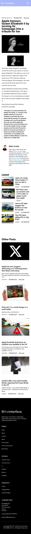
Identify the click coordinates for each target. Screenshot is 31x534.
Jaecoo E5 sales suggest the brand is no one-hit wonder (21, 206)
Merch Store (5, 448)
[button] (27, 3)
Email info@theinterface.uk (8, 517)
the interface (19, 151)
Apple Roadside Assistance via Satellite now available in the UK (14, 343)
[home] (9, 3)
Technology (18, 18)
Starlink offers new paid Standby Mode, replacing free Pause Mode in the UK (15, 383)
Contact (4, 436)
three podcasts (16, 158)
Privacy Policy (5, 442)
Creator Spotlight (6, 492)
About (3, 433)
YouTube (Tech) (6, 463)
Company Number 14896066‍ (9, 513)
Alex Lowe (26, 18)
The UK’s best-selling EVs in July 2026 (22, 217)
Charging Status (6, 489)
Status (3, 439)
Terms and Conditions (7, 445)
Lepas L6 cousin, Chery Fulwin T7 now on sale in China (21, 181)
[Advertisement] (15, 11)
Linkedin (4, 469)
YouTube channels (16, 160)
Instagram (4, 475)
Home (3, 430)
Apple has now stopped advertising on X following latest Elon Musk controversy (14, 268)
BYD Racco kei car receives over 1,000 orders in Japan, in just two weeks (22, 194)
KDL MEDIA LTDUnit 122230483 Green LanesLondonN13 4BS (6, 507)
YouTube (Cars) (6, 459)
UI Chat (3, 486)
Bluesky (4, 472)
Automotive (25, 187)
